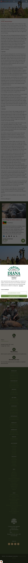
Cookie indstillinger (5, 289)
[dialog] (14, 281)
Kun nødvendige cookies (14, 292)
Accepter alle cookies (14, 296)
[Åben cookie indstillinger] (1, 561)
